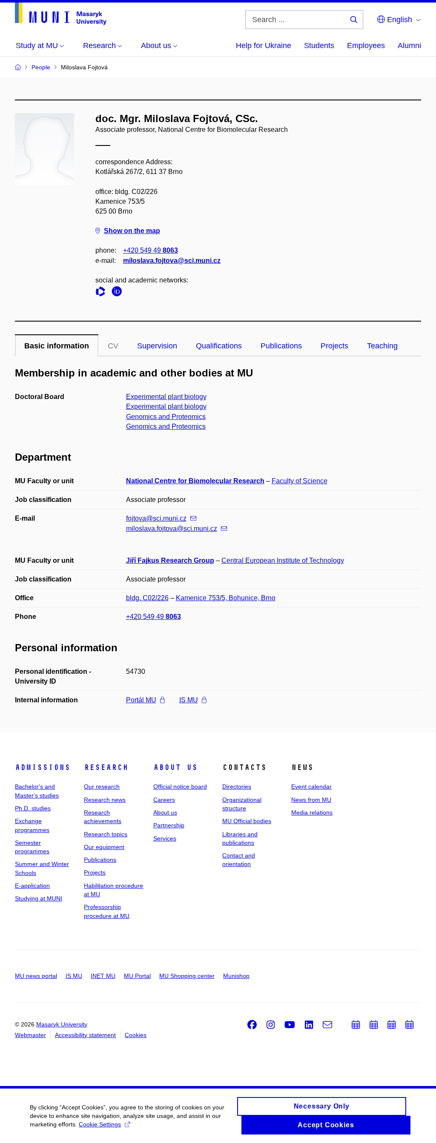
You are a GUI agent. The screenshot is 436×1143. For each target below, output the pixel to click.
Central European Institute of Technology (282, 560)
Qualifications (219, 346)
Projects (334, 346)
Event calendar (311, 786)
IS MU (188, 700)
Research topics (105, 834)
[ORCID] (119, 292)
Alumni (409, 45)
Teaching (382, 346)
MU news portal (36, 975)
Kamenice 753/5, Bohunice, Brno (225, 597)
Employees (366, 45)
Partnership (168, 825)
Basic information (56, 346)
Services (164, 838)
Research (106, 767)
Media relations (312, 812)
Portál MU (141, 700)
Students (319, 45)
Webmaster (30, 1035)
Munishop (236, 975)
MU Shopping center (187, 975)
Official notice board (180, 786)
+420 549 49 (150, 250)
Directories (236, 786)
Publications (281, 346)
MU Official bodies (246, 821)
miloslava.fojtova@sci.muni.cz (172, 260)
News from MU (311, 799)
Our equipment (104, 847)
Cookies (135, 1035)
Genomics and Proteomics (166, 416)
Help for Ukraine (263, 45)
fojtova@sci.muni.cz (156, 518)
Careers (164, 799)
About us (175, 767)
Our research (102, 786)
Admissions (42, 767)
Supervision (157, 346)
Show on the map (132, 230)
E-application (32, 885)
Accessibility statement (85, 1035)
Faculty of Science (299, 481)
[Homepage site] (60, 14)
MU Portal (137, 975)
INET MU (103, 975)
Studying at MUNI (38, 898)
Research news (105, 799)
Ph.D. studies (33, 808)
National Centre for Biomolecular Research (195, 481)
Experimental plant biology (166, 396)
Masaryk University (61, 1024)
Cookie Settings (100, 1124)
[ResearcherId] (102, 292)
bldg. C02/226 (147, 597)
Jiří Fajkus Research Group (170, 560)
